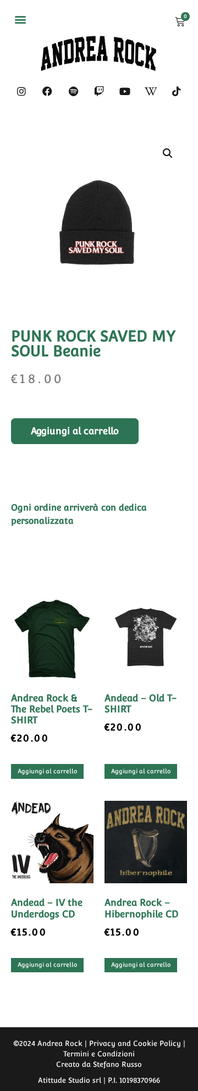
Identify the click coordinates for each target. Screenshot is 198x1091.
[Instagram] (21, 91)
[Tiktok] (176, 91)
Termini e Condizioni (99, 1054)
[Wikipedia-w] (151, 91)
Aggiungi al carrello (75, 430)
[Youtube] (125, 91)
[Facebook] (47, 91)
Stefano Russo (117, 1064)
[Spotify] (73, 91)
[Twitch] (99, 91)
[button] (20, 19)
